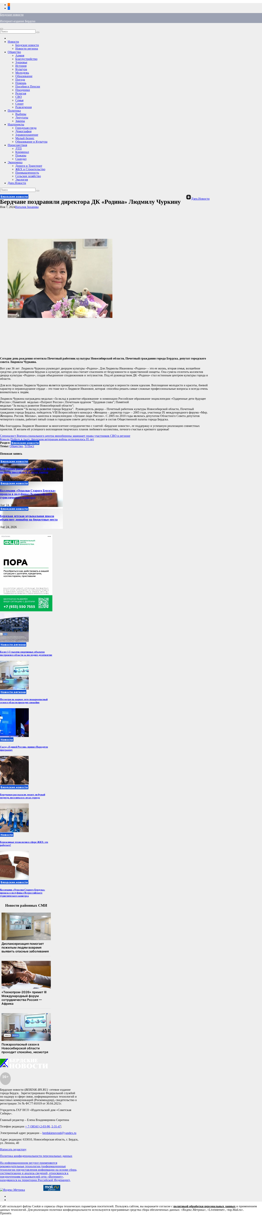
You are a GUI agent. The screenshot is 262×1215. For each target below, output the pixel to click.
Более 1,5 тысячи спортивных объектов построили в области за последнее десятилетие (26, 653)
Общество (14, 52)
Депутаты (21, 117)
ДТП (18, 148)
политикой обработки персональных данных (204, 1206)
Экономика (15, 162)
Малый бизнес (24, 138)
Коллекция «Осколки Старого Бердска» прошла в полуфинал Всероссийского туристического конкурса (28, 494)
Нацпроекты (16, 124)
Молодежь (22, 72)
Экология (21, 179)
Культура (21, 69)
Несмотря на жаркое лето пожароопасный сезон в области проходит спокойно (24, 701)
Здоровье (21, 62)
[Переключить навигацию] (1, 28)
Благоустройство (26, 59)
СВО (18, 96)
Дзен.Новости (17, 183)
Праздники (22, 90)
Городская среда (25, 127)
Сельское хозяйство (28, 176)
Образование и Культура (31, 141)
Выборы (20, 114)
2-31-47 (56, 1126)
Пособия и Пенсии (27, 86)
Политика (14, 110)
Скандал (20, 158)
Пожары (20, 155)
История (20, 65)
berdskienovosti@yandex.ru (59, 1133)
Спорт (19, 103)
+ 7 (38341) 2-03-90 (37, 1126)
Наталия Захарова (27, 207)
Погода (20, 79)
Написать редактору (13, 1149)
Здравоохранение (26, 134)
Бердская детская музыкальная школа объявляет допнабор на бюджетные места (29, 517)
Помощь (20, 83)
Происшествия (17, 145)
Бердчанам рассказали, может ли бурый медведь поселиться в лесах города (28, 470)
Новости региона (26, 48)
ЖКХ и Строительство (30, 169)
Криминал (22, 152)
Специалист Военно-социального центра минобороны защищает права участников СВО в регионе (65, 435)
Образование (23, 76)
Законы (20, 121)
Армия (19, 55)
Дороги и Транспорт (28, 165)
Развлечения (23, 107)
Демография (23, 131)
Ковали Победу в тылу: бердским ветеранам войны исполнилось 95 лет (47, 439)
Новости (13, 41)
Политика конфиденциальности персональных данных (36, 1156)
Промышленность (27, 172)
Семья (19, 100)
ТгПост (29, 446)
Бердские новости (12, 14)
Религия (20, 93)
